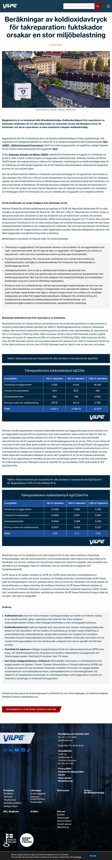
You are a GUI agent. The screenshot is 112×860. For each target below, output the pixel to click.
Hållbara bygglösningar (37, 797)
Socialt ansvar (64, 824)
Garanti (61, 775)
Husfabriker (36, 802)
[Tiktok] (28, 750)
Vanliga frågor (10, 806)
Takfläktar (8, 793)
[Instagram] (5, 750)
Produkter (8, 790)
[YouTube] (17, 750)
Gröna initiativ (64, 821)
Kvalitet (61, 814)
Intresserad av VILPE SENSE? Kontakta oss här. (31, 709)
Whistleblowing (65, 781)
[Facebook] (23, 750)
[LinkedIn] (11, 750)
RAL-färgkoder (11, 811)
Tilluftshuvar (9, 799)
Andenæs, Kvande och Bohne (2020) (28, 154)
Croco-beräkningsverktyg (94, 791)
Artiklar (34, 811)
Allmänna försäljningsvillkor (71, 772)
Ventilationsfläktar (12, 803)
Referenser (63, 790)
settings (77, 857)
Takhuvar (8, 796)
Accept (93, 856)
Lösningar (35, 790)
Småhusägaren (38, 793)
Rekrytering (63, 827)
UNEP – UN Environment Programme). (23, 145)
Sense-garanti (64, 778)
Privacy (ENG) (64, 768)
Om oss (61, 811)
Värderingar (63, 817)
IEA (105, 141)
